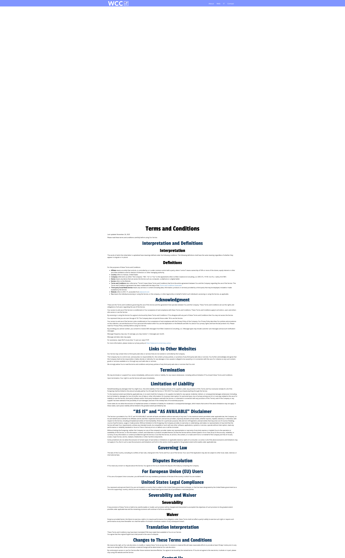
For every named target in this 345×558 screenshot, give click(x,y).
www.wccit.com (144, 292)
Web (218, 3)
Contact (230, 3)
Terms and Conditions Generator (171, 285)
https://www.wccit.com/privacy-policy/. (158, 343)
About (211, 3)
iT (224, 3)
